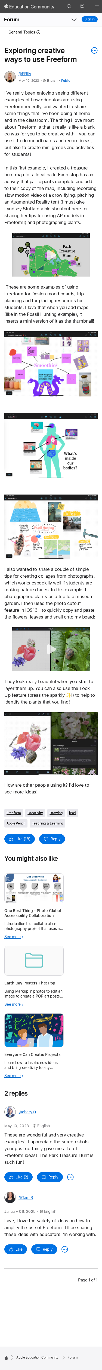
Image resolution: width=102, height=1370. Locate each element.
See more (12, 937)
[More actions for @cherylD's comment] (70, 1177)
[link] (51, 363)
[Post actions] (93, 50)
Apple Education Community (37, 1357)
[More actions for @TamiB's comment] (64, 1249)
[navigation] (74, 19)
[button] (50, 254)
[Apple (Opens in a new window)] (6, 1357)
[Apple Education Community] (29, 6)
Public (65, 81)
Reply (56, 839)
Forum (11, 19)
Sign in (90, 19)
